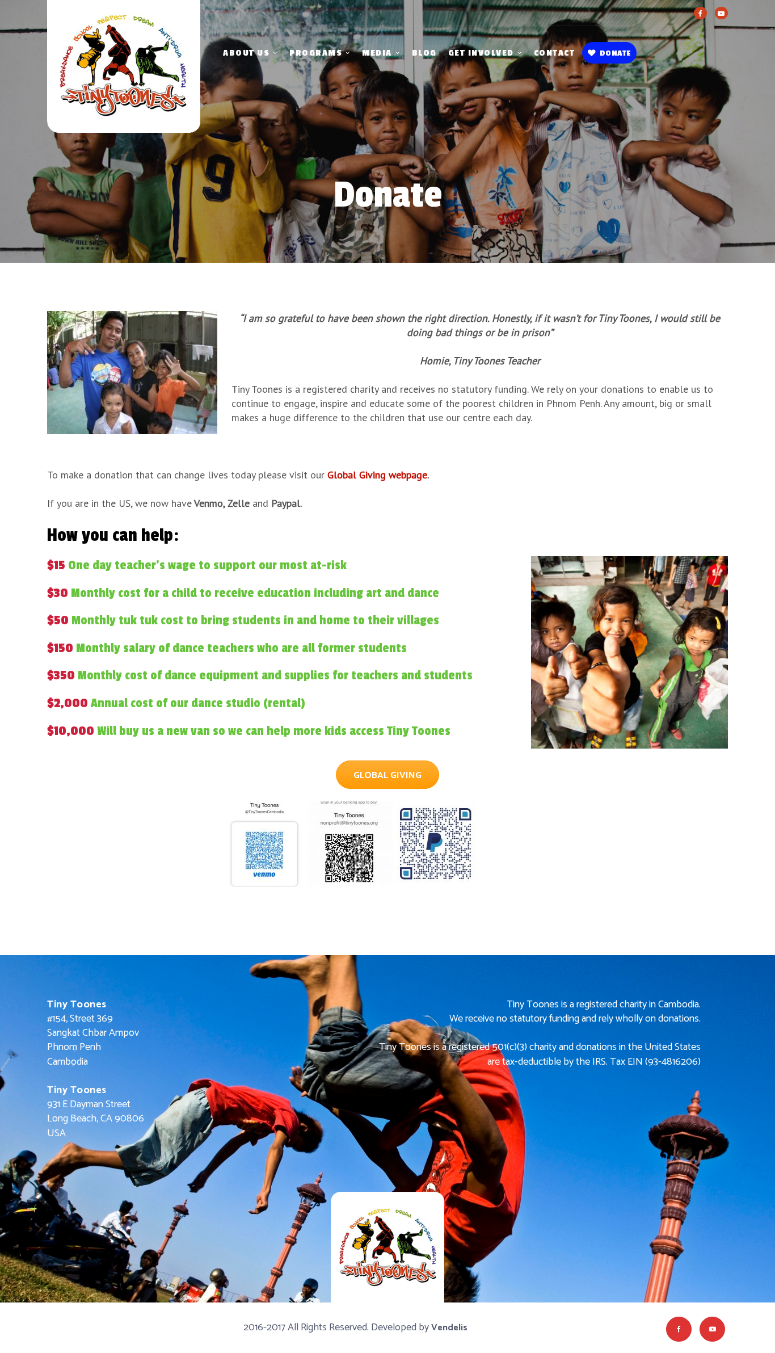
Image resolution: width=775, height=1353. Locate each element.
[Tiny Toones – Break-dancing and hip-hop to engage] (123, 79)
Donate (615, 53)
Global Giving (387, 775)
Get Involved (481, 53)
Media (377, 53)
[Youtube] (721, 13)
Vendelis (449, 1327)
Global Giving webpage (377, 474)
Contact (554, 53)
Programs (315, 53)
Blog (424, 53)
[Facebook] (700, 13)
